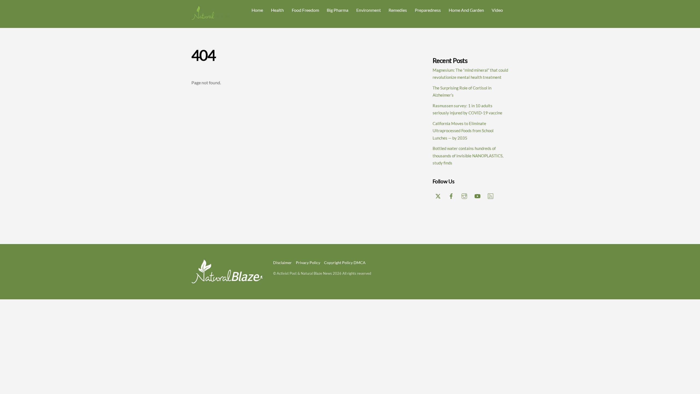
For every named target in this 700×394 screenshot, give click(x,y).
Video (497, 10)
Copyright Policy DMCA (345, 262)
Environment (368, 10)
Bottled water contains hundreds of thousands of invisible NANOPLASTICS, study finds (468, 155)
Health (277, 10)
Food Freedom (305, 10)
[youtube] (477, 195)
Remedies (398, 10)
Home (257, 10)
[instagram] (464, 195)
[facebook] (451, 195)
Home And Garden (466, 10)
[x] (438, 195)
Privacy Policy (308, 262)
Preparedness (428, 10)
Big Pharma (337, 10)
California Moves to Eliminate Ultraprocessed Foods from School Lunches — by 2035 (463, 130)
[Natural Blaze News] (211, 17)
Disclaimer (282, 262)
